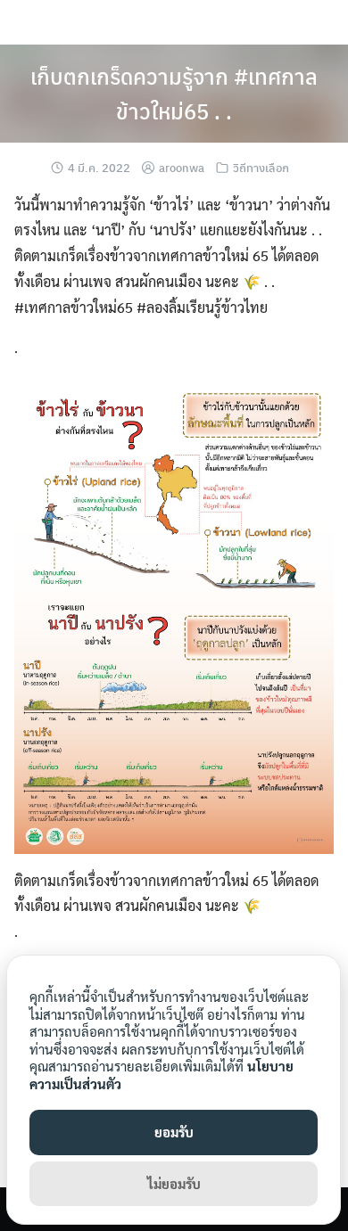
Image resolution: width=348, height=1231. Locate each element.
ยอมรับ (174, 1131)
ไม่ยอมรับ (174, 1183)
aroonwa (181, 167)
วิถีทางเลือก (261, 167)
